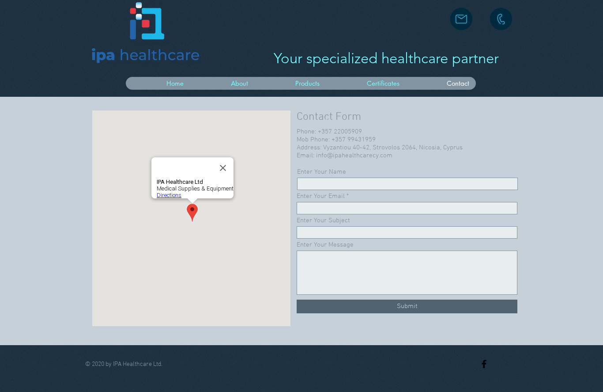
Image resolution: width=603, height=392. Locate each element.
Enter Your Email (321, 196)
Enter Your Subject (323, 220)
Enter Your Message (325, 245)
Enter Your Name (321, 172)
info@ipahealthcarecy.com (354, 156)
